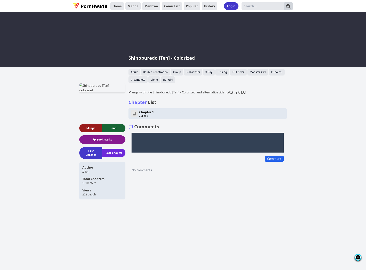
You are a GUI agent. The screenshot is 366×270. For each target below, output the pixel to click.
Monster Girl (258, 72)
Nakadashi (193, 72)
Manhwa (151, 6)
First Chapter (91, 153)
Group (177, 72)
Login (231, 6)
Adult (134, 72)
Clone (154, 79)
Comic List (172, 6)
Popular (192, 6)
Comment (274, 159)
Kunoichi (276, 72)
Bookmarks (104, 139)
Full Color (238, 72)
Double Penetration (155, 72)
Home (117, 6)
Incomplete (138, 79)
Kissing (222, 72)
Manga (133, 6)
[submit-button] (288, 6)
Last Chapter (114, 153)
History (209, 6)
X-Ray (208, 72)
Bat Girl (168, 79)
